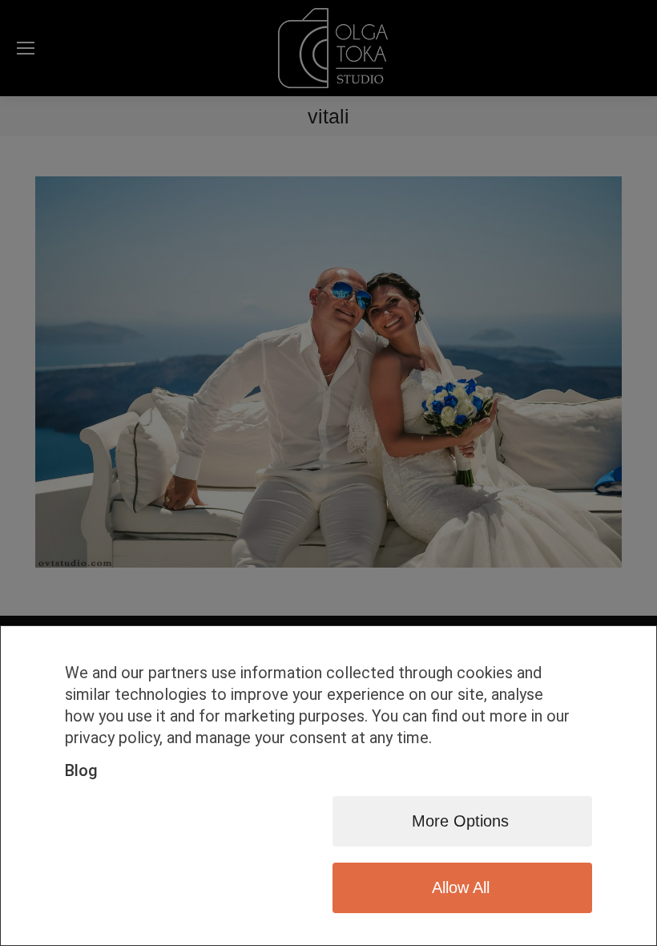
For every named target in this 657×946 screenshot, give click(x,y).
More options (460, 821)
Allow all (461, 887)
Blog (81, 770)
